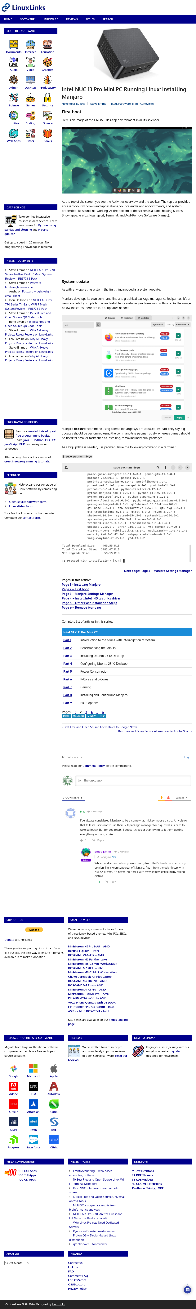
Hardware (50, 19)
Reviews (72, 19)
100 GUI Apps (28, 1171)
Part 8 (67, 695)
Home (8, 19)
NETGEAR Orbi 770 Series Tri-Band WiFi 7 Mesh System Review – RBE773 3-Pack (30, 274)
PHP (22, 444)
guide (176, 1051)
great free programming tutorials (26, 461)
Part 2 (67, 648)
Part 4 (67, 664)
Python (38, 440)
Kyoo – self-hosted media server (94, 1231)
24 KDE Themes (142, 1175)
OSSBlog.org (76, 1284)
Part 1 (67, 640)
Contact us (75, 1263)
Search (108, 19)
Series (90, 19)
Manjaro (78, 716)
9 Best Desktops (143, 1171)
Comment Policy (93, 766)
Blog (114, 103)
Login (187, 757)
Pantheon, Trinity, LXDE (148, 1188)
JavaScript (11, 444)
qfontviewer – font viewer (90, 1244)
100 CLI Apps (27, 1179)
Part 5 (67, 671)
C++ (47, 440)
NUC (102, 716)
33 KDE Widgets (142, 1179)
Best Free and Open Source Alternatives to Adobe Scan (153, 731)
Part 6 (67, 679)
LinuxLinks (58, 1304)
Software (27, 19)
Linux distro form (21, 506)
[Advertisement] (127, 249)
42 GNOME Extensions (147, 1184)
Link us (73, 1267)
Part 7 (67, 687)
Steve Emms (98, 103)
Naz (114, 856)
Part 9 (67, 703)
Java (26, 440)
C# (54, 440)
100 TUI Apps (27, 1175)
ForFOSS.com (77, 1280)
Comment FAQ (78, 1276)
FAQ (71, 1271)
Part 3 (67, 656)
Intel (66, 716)
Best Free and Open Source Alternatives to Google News (100, 727)
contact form (31, 517)
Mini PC (137, 103)
